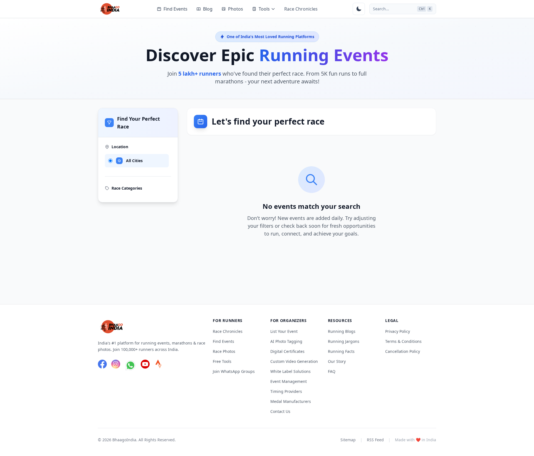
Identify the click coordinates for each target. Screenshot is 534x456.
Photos (235, 9)
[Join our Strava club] (158, 365)
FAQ (331, 371)
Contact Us (280, 411)
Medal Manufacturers (290, 401)
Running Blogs (341, 331)
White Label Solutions (290, 371)
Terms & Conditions (403, 341)
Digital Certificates (287, 351)
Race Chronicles (301, 9)
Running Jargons (343, 341)
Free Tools (222, 361)
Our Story (337, 361)
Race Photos (224, 351)
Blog (207, 9)
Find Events (175, 9)
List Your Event (284, 331)
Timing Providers (286, 391)
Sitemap (348, 439)
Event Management (288, 381)
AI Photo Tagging (286, 341)
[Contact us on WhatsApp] (130, 365)
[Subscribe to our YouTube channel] (145, 365)
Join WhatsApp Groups (234, 371)
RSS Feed (375, 439)
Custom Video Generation (294, 361)
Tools (264, 9)
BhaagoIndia (124, 439)
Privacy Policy (397, 331)
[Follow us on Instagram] (115, 365)
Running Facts (341, 351)
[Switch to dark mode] (359, 9)
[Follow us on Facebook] (102, 365)
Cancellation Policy (402, 351)
